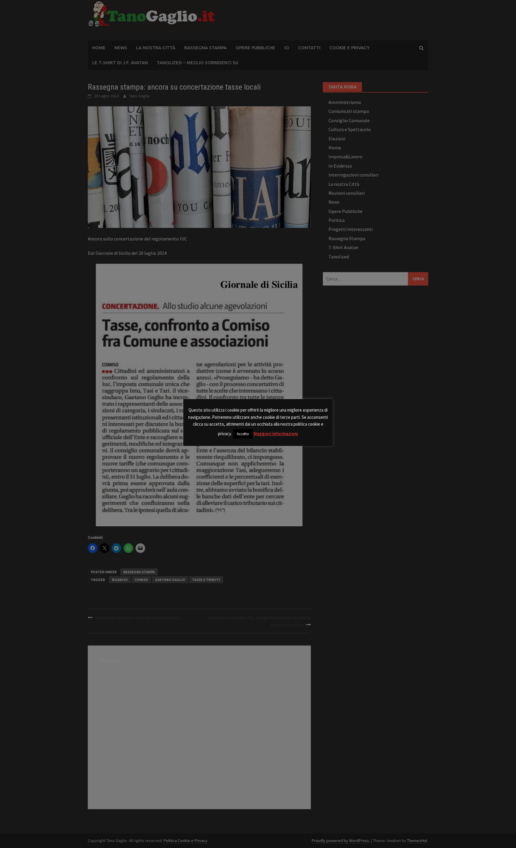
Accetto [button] (243, 433)
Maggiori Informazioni (276, 433)
